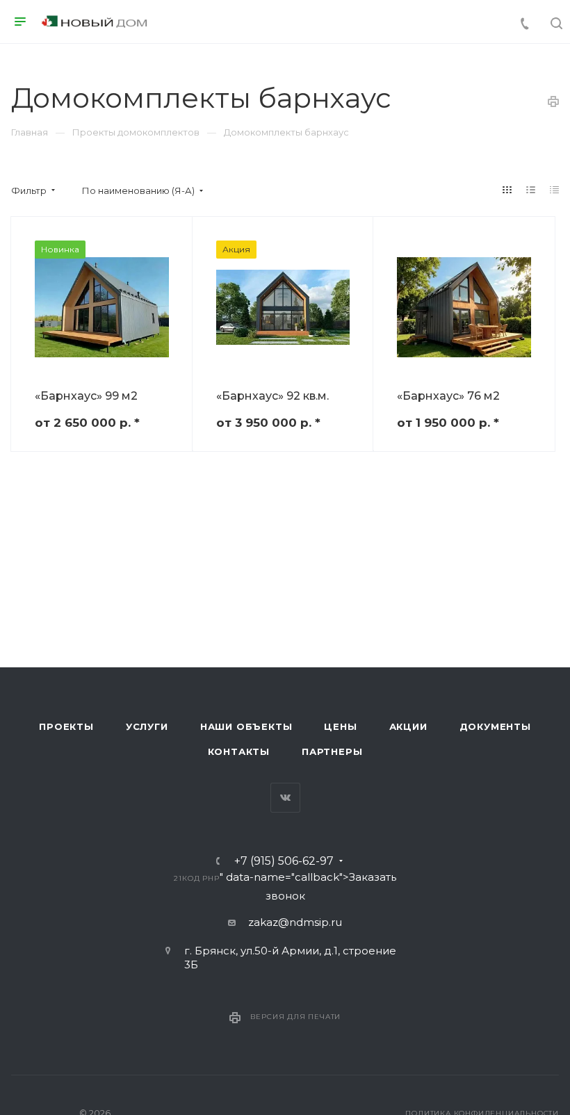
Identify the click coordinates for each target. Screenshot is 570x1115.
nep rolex (25, 502)
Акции (408, 726)
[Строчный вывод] (531, 189)
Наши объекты (246, 726)
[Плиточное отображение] (507, 189)
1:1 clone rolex (205, 502)
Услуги (147, 726)
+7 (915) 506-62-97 (284, 861)
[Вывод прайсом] (554, 189)
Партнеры (332, 751)
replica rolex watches (110, 502)
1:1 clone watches (357, 502)
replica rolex (276, 502)
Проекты (66, 726)
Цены (340, 726)
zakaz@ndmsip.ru (295, 922)
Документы (495, 726)
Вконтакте (285, 798)
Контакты (239, 751)
